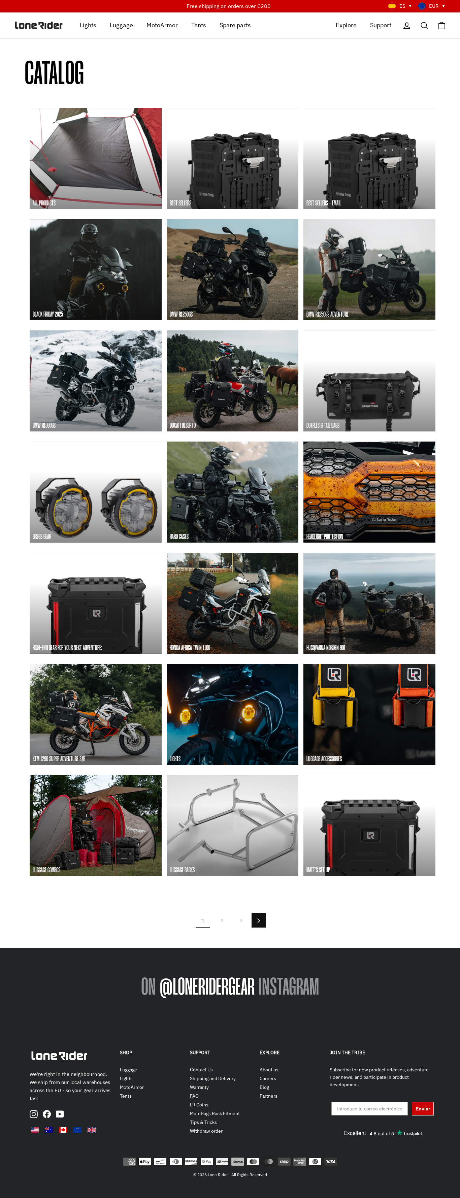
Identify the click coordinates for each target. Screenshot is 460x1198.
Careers (268, 1078)
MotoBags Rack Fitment (215, 1113)
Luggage (121, 25)
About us (269, 1070)
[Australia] (49, 1130)
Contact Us (201, 1070)
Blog (264, 1087)
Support (380, 25)
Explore (346, 25)
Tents (198, 25)
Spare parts (235, 25)
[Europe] (77, 1130)
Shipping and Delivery (213, 1078)
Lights (88, 25)
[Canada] (63, 1130)
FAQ (194, 1096)
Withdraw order (206, 1131)
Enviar (423, 1108)
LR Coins (199, 1105)
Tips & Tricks (203, 1122)
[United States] (35, 1130)
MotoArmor (162, 25)
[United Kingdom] (91, 1130)
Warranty (199, 1087)
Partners (268, 1096)
